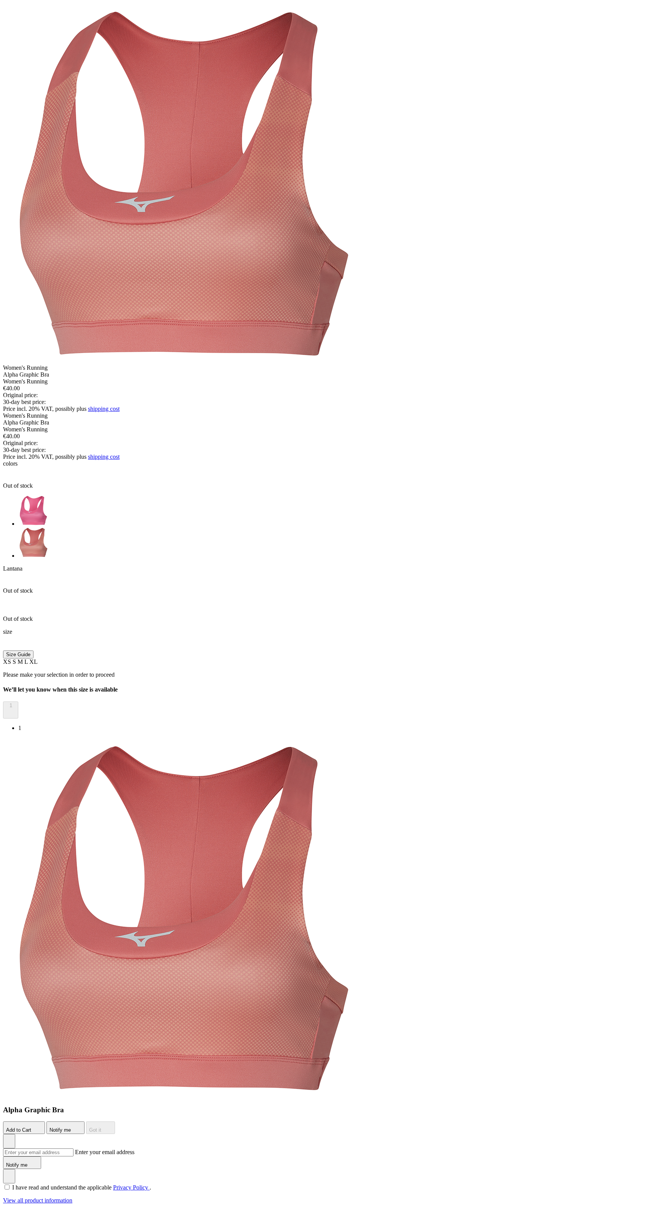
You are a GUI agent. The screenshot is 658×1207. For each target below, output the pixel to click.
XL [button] (33, 661)
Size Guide (18, 654)
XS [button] (8, 661)
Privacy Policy (131, 1187)
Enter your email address (104, 1152)
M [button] (21, 661)
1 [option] (19, 728)
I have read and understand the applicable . (81, 1187)
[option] (336, 511)
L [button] (26, 661)
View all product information (37, 1200)
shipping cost (104, 409)
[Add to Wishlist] (9, 1141)
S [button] (15, 661)
